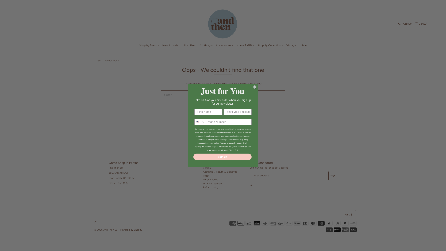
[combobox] (200, 122)
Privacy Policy (234, 150)
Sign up (222, 156)
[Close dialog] (254, 87)
